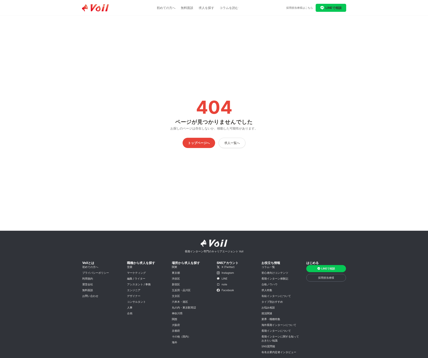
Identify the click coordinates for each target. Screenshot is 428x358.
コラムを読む (229, 8)
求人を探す (206, 8)
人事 (129, 307)
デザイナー (133, 296)
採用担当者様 (326, 277)
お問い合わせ (90, 296)
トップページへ (199, 143)
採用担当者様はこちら (299, 7)
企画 (129, 313)
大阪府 (176, 325)
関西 (174, 319)
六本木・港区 (180, 301)
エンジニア (133, 290)
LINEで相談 (333, 8)
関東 (174, 267)
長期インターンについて (276, 330)
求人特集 (266, 290)
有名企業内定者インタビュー (278, 352)
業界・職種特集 (270, 319)
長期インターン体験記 (274, 278)
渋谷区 (176, 278)
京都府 (176, 330)
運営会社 (87, 284)
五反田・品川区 (181, 290)
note (224, 284)
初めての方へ (166, 8)
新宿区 (176, 284)
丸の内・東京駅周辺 (184, 307)
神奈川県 (177, 313)
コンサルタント (136, 301)
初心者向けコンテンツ (274, 272)
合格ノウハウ (269, 284)
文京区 (176, 296)
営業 (129, 267)
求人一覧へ (232, 143)
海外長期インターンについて (278, 325)
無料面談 (187, 8)
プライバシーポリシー (95, 272)
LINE (224, 278)
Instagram (228, 272)
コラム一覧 (268, 267)
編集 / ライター (136, 278)
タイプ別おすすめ (272, 301)
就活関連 (266, 313)
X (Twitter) (228, 267)
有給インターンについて (276, 296)
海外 (174, 342)
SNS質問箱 (268, 346)
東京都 (176, 272)
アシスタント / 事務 (139, 284)
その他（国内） (181, 336)
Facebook (228, 290)
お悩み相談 (268, 307)
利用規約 (87, 278)
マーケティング (136, 272)
